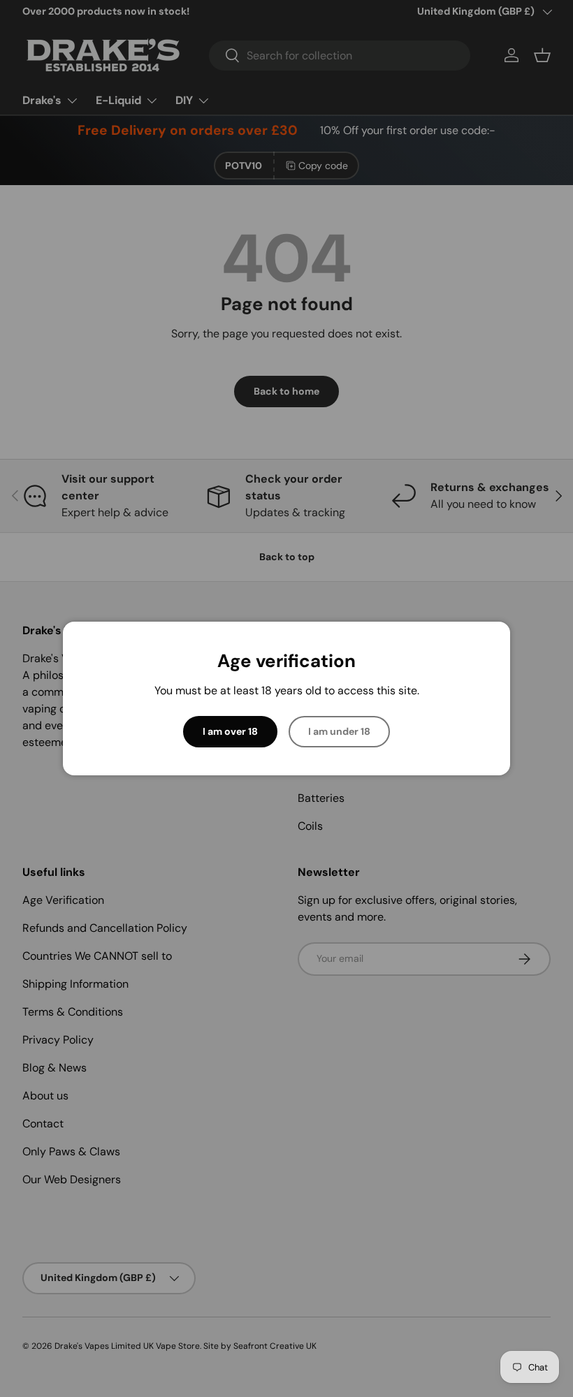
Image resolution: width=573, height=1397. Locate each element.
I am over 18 (230, 731)
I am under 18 (339, 731)
